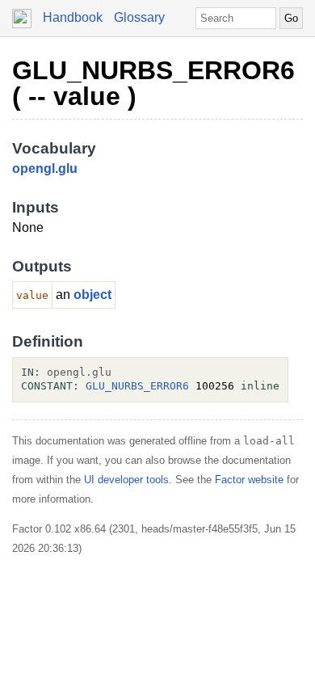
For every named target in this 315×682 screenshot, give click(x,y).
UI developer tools (126, 480)
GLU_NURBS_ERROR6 (137, 386)
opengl (33, 168)
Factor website (249, 480)
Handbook (73, 17)
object (92, 294)
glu (68, 168)
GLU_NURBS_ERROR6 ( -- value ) (153, 83)
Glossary (139, 17)
